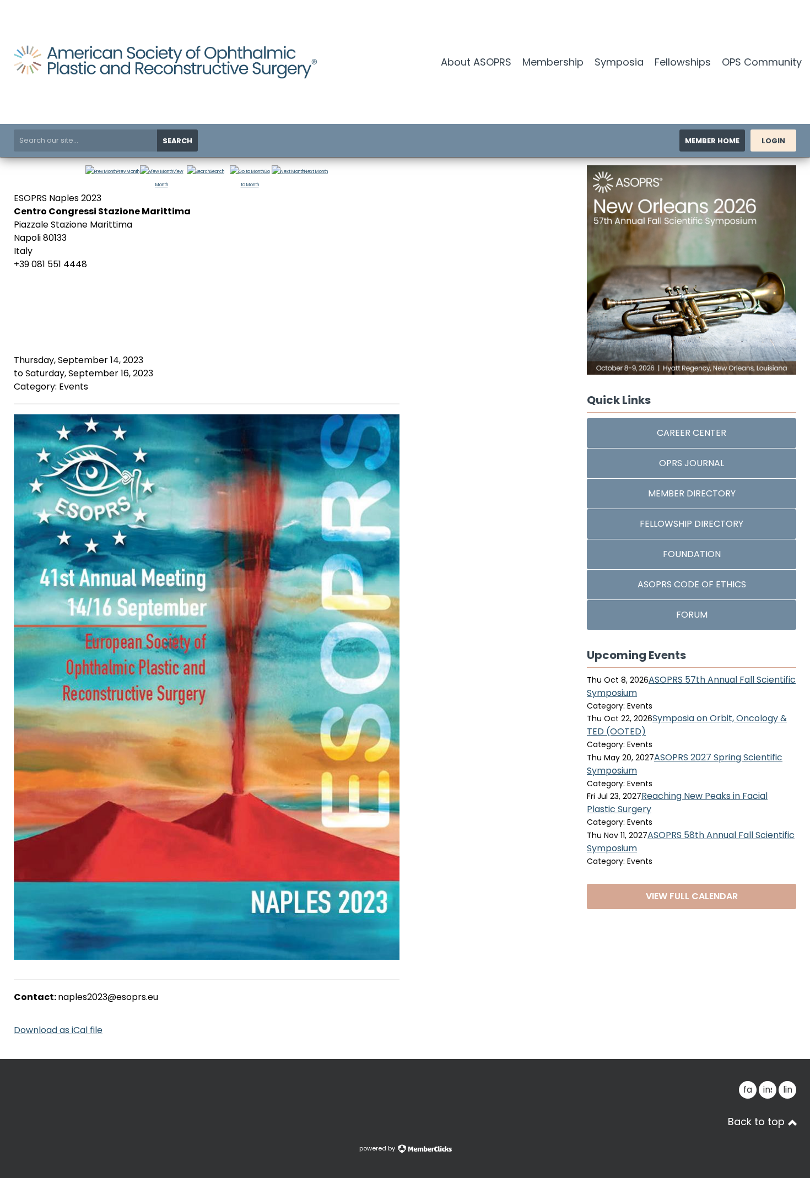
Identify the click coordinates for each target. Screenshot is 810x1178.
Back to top (757, 1121)
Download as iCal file (58, 1030)
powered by (378, 1148)
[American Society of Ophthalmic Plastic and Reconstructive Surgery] (165, 75)
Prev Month (128, 172)
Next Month (316, 172)
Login (773, 140)
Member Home (712, 140)
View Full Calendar (692, 896)
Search (177, 140)
